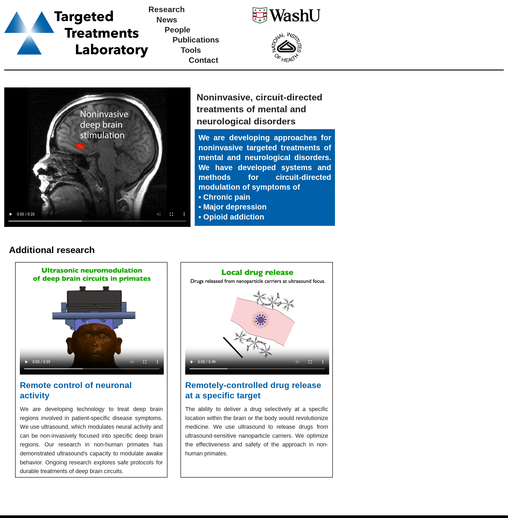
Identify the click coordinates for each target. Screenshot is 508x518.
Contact (203, 59)
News (166, 19)
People (177, 29)
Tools (191, 49)
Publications (196, 39)
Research (166, 9)
